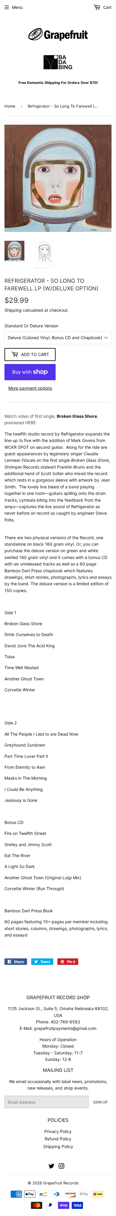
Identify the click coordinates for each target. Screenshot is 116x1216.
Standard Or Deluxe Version (31, 325)
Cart (107, 7)
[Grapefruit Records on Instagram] (62, 1166)
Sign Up (100, 1102)
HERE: (31, 422)
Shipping (13, 310)
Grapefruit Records (61, 1183)
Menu (17, 7)
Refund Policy (58, 1138)
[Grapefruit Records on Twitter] (51, 1166)
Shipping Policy (58, 1146)
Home (9, 106)
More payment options (30, 388)
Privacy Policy (58, 1131)
